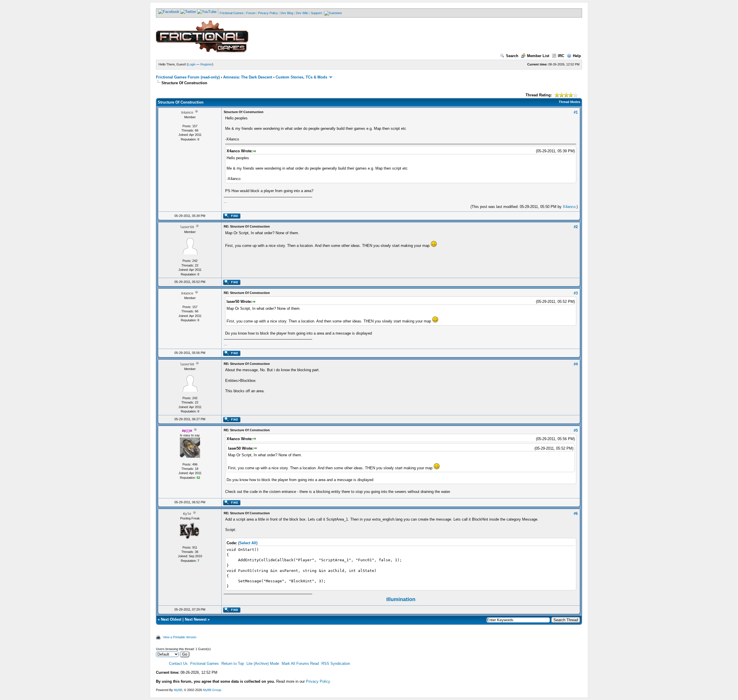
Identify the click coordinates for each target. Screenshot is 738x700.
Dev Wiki (302, 13)
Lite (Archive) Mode (262, 663)
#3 (576, 293)
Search (512, 56)
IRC (561, 56)
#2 (576, 227)
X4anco (569, 206)
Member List (538, 56)
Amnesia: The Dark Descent (247, 77)
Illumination (400, 599)
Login (191, 64)
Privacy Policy (268, 13)
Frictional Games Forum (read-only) (188, 77)
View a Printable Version (179, 637)
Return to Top (232, 663)
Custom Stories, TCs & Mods (301, 77)
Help (577, 56)
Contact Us (178, 663)
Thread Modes (569, 102)
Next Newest (195, 619)
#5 (576, 430)
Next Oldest (171, 619)
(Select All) (247, 543)
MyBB (178, 690)
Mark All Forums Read (300, 663)
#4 (576, 364)
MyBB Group (212, 690)
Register (206, 64)
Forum (250, 13)
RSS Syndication (335, 663)
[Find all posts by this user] (231, 217)
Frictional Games (232, 13)
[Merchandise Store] (333, 13)
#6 (576, 513)
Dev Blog (286, 13)
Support (316, 13)
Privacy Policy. (318, 681)
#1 (576, 112)
